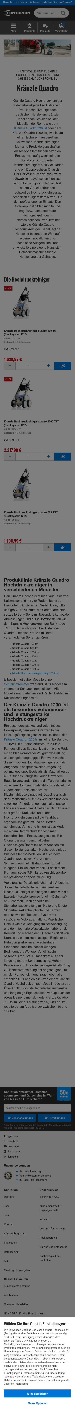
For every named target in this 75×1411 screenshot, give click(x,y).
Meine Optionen (37, 1403)
